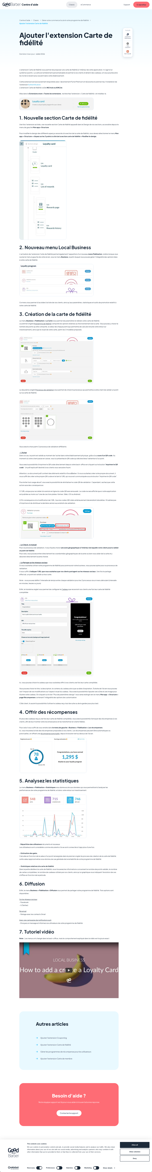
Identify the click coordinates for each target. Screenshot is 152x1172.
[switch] (59, 1168)
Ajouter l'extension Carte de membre (56, 1058)
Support (127, 5)
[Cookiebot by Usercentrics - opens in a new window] (13, 1168)
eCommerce (86, 5)
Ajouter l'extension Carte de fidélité (33, 23)
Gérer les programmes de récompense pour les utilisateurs (65, 1051)
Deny (135, 1158)
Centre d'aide (24, 20)
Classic (72, 5)
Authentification (34, 85)
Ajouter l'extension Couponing (53, 1038)
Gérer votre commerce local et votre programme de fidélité (65, 20)
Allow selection (134, 1152)
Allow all (135, 1145)
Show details (107, 1168)
